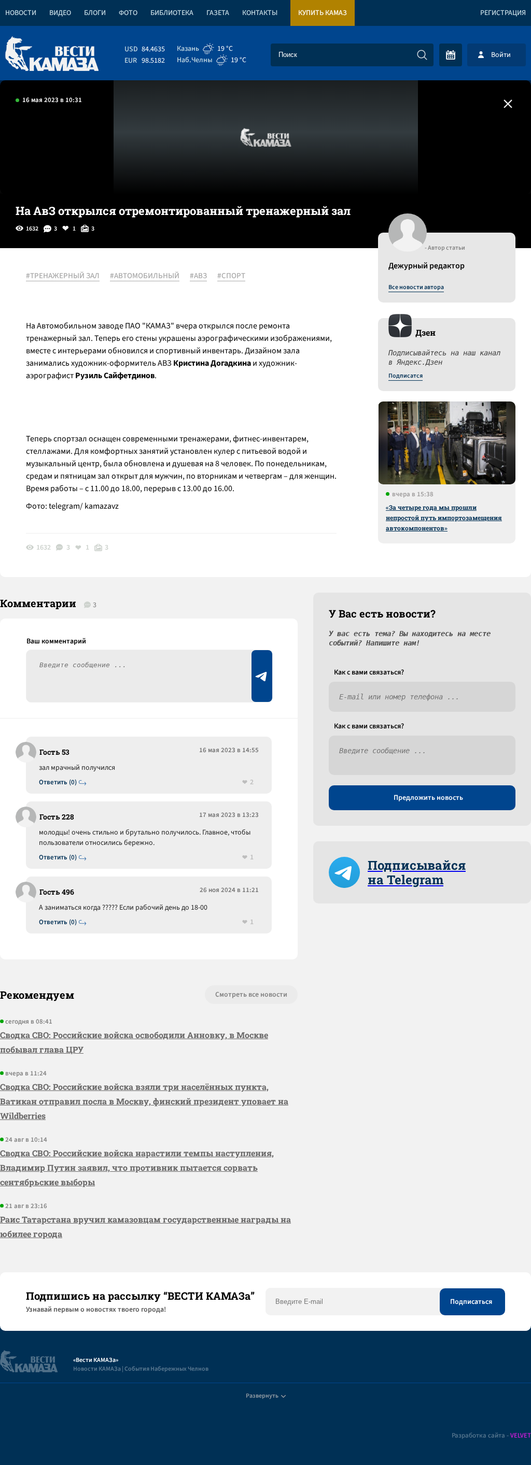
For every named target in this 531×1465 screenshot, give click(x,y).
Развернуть (262, 1395)
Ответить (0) (58, 782)
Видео (60, 13)
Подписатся (405, 376)
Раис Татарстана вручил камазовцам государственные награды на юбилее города (145, 1226)
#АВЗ (198, 276)
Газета (217, 13)
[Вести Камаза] (52, 54)
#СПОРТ (231, 276)
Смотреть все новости (251, 994)
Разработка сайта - (491, 1435)
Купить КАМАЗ (322, 13)
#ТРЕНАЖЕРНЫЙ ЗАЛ (63, 276)
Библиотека (171, 13)
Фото (128, 13)
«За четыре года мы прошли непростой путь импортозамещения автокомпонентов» (444, 517)
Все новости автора (416, 287)
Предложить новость (428, 798)
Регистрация (503, 13)
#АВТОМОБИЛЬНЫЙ (144, 276)
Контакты (259, 13)
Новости (20, 13)
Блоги (95, 13)
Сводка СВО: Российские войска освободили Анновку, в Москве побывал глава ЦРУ (134, 1042)
